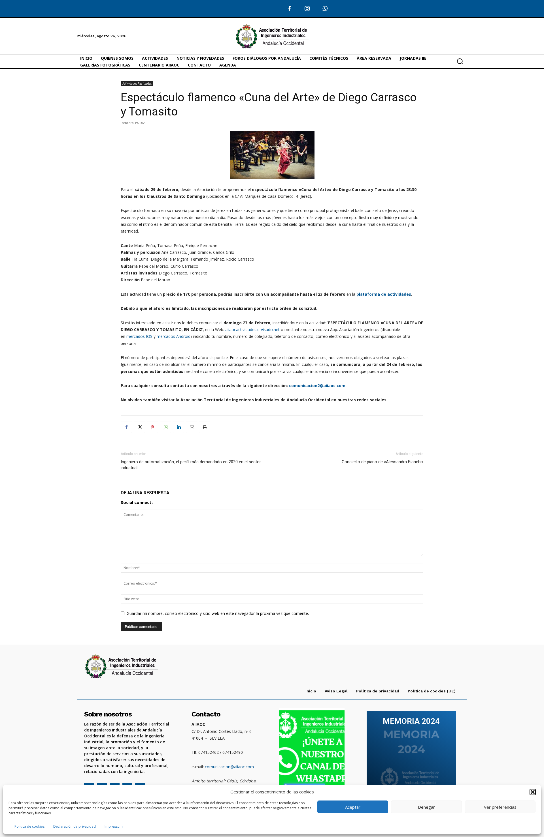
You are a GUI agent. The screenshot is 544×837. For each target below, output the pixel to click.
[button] (533, 792)
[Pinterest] (152, 427)
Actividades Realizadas (137, 83)
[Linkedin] (178, 427)
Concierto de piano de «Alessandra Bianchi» (382, 461)
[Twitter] (139, 427)
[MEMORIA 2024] (411, 753)
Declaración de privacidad (74, 826)
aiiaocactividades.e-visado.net (252, 329)
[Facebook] (289, 8)
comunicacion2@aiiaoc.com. (318, 385)
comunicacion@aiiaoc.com (229, 766)
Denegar (426, 807)
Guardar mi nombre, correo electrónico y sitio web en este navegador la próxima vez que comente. (218, 613)
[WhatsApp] (325, 8)
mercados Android (173, 336)
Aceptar (352, 807)
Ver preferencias (500, 807)
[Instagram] (307, 8)
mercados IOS (139, 336)
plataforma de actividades (383, 294)
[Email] (191, 427)
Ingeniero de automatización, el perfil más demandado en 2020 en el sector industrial (191, 464)
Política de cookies (29, 826)
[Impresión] (204, 427)
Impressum (114, 826)
